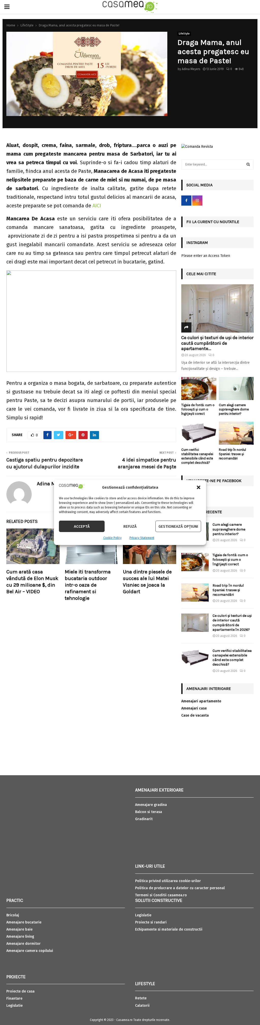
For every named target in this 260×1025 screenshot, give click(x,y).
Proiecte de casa (20, 991)
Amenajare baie (19, 929)
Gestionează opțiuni (178, 526)
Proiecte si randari (151, 922)
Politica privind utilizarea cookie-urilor (168, 881)
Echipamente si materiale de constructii (168, 929)
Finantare (14, 998)
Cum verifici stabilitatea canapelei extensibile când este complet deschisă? (197, 456)
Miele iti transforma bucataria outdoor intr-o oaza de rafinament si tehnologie (88, 585)
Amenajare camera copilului (29, 951)
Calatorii (142, 1005)
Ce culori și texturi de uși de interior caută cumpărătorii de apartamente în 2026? (232, 623)
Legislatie (14, 1005)
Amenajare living (20, 936)
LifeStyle (184, 33)
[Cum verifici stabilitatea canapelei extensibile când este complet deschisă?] (198, 433)
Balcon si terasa (148, 812)
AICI (96, 206)
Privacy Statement (141, 538)
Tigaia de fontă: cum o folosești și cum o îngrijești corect (198, 409)
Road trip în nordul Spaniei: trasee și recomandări (232, 454)
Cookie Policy (112, 538)
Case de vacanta (195, 715)
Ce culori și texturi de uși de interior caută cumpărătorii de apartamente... (217, 343)
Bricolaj (12, 915)
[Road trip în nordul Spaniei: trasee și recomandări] (236, 433)
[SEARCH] (248, 164)
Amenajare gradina (151, 805)
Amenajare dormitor (23, 943)
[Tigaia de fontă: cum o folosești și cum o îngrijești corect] (198, 388)
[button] (198, 487)
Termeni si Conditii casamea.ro (161, 895)
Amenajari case (194, 708)
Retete (141, 998)
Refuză (130, 526)
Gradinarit (144, 819)
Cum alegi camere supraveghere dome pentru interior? (234, 409)
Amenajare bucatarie (23, 922)
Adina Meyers (191, 69)
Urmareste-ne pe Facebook (213, 480)
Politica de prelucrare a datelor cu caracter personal (180, 888)
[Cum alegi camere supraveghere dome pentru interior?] (236, 388)
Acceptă (82, 526)
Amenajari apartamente (201, 701)
